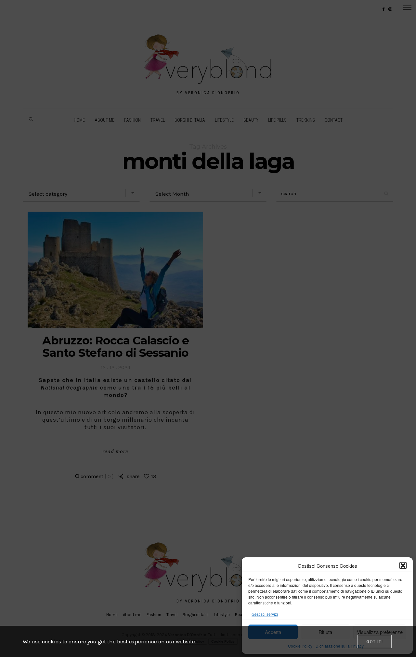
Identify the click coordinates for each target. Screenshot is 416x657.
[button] (403, 565)
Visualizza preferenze (380, 631)
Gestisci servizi (265, 614)
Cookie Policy (300, 646)
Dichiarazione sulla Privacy (340, 646)
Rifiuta (325, 631)
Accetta (273, 631)
